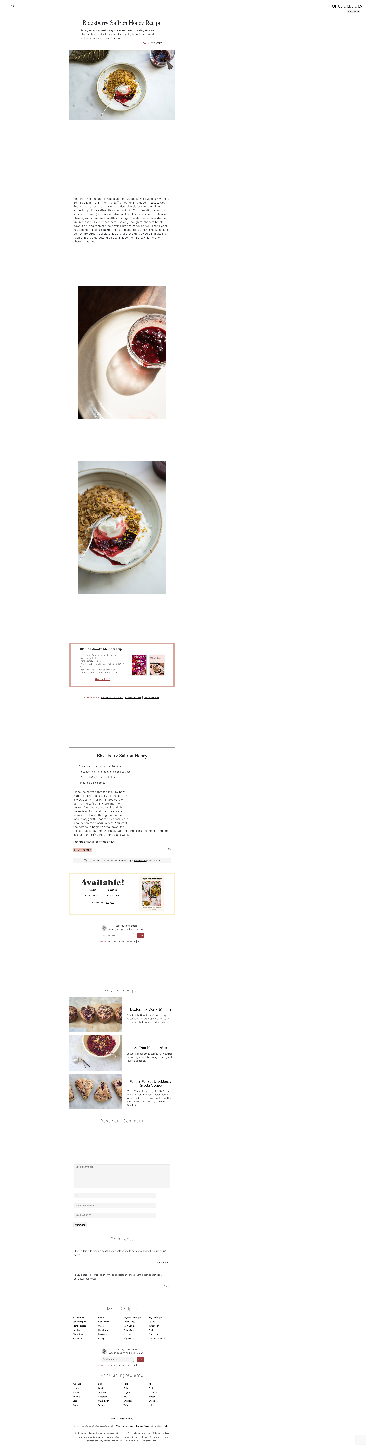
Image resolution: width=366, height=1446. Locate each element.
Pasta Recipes (79, 1326)
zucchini (153, 1392)
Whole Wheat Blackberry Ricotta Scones (151, 1083)
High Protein (104, 1330)
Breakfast (77, 1338)
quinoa (126, 1388)
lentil (100, 1388)
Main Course (129, 1326)
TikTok (122, 942)
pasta (151, 1388)
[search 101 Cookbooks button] (12, 5)
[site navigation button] (6, 5)
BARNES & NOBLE (92, 895)
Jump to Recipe (154, 43)
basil (125, 1396)
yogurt (126, 1392)
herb (125, 1384)
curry (75, 1405)
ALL (150, 1405)
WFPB (101, 1317)
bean (75, 1401)
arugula (76, 1396)
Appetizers (128, 1338)
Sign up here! (102, 679)
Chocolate (153, 1334)
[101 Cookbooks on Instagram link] (85, 860)
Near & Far (157, 202)
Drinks (152, 1330)
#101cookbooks (140, 861)
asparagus (103, 1396)
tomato (76, 1392)
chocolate (153, 1401)
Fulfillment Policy (161, 1426)
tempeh (102, 1405)
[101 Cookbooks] (346, 6)
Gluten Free (128, 1330)
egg (100, 1384)
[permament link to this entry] (168, 849)
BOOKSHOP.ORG (112, 895)
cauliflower (103, 1401)
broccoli (152, 1396)
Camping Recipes (157, 1338)
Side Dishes (103, 1321)
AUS (107, 902)
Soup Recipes (79, 1321)
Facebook (131, 942)
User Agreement (124, 1426)
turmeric (102, 1392)
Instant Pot (154, 1326)
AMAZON (92, 890)
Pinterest (142, 942)
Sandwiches (129, 1321)
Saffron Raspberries (150, 1047)
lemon (76, 1388)
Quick (101, 1326)
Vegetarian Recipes (132, 1317)
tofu (125, 1405)
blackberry (112, 697)
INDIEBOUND (111, 890)
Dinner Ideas (79, 1334)
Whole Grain (78, 1317)
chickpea (127, 1401)
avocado (77, 1384)
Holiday (76, 1330)
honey (133, 697)
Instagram (112, 942)
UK (112, 902)
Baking (101, 1338)
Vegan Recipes (156, 1317)
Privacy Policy (142, 1426)
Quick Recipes (151, 697)
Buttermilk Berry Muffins (150, 1009)
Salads (152, 1321)
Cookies (127, 1334)
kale (151, 1384)
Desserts (102, 1334)
